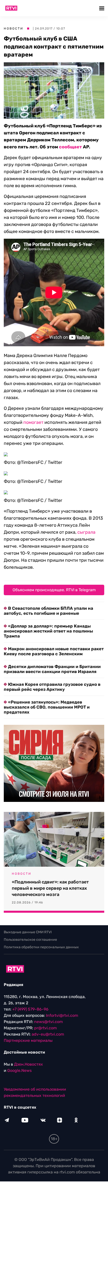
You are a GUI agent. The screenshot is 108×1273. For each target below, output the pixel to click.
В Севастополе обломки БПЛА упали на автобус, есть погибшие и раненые (48, 611)
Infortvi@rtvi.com (62, 1015)
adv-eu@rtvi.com (48, 1034)
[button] (102, 8)
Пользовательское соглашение (30, 939)
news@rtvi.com (48, 1021)
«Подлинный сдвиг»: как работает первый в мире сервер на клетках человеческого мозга (50, 888)
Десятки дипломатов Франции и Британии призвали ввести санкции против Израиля (52, 669)
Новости (13, 28)
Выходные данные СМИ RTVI (28, 932)
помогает (33, 422)
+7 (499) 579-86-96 (30, 1009)
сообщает (70, 147)
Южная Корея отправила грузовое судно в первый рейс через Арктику (52, 687)
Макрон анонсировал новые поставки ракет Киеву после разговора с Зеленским (54, 651)
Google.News (19, 1070)
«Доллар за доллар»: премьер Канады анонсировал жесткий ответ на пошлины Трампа (48, 631)
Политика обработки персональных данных (41, 947)
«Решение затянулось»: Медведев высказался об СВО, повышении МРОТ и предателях (47, 707)
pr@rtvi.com (45, 1028)
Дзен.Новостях (28, 1064)
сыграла (86, 532)
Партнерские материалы (28, 1040)
